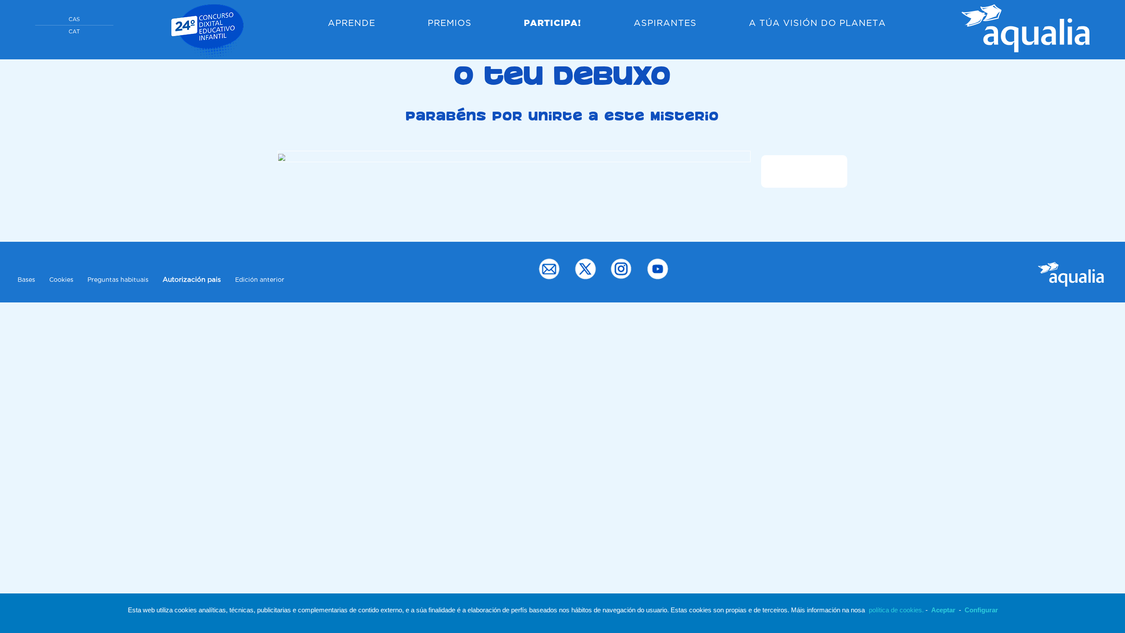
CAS (74, 19)
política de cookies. (896, 610)
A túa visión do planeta (817, 23)
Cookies (61, 280)
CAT (74, 31)
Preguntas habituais (118, 280)
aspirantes (665, 23)
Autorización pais (192, 280)
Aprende (351, 23)
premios (450, 23)
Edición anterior (259, 280)
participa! (552, 23)
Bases (26, 280)
